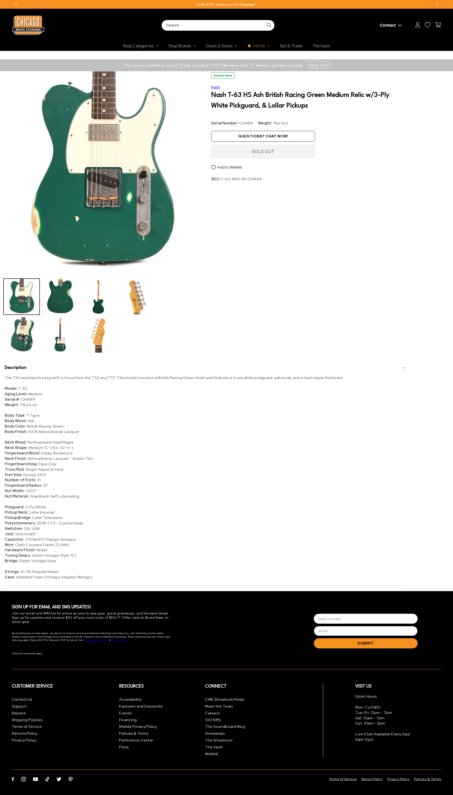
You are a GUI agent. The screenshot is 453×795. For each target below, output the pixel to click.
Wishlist (211, 753)
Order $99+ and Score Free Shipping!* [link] (226, 4)
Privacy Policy (119, 640)
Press (124, 747)
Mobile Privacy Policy (138, 726)
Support (19, 706)
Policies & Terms (133, 733)
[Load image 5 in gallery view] (98, 297)
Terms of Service (27, 726)
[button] (205, 367)
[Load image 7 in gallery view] (137, 297)
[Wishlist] (427, 25)
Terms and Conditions (96, 640)
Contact (388, 25)
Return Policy (372, 779)
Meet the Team (219, 706)
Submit (365, 643)
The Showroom (218, 740)
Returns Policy (24, 733)
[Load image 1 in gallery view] (22, 297)
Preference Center (136, 740)
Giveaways (215, 733)
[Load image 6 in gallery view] (98, 335)
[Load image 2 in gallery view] (22, 335)
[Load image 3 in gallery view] (60, 297)
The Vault (214, 747)
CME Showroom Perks (224, 699)
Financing (128, 719)
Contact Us (22, 699)
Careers (212, 713)
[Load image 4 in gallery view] (60, 335)
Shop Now (319, 65)
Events (125, 713)
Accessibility (130, 699)
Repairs (18, 713)
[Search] (269, 25)
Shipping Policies (27, 719)
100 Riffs (213, 719)
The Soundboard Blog (225, 726)
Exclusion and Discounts (140, 706)
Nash (215, 87)
